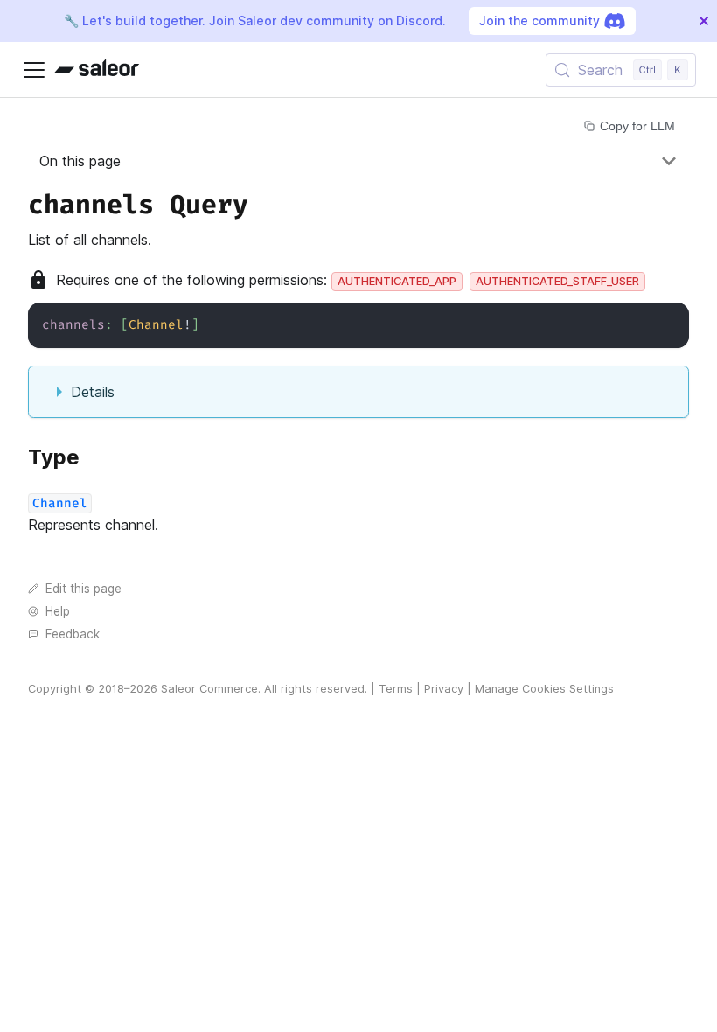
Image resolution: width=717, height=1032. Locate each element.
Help (57, 611)
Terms (396, 688)
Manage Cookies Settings (544, 688)
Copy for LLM (637, 126)
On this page (80, 161)
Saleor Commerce (209, 688)
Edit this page (83, 589)
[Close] (704, 21)
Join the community (539, 20)
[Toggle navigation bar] (34, 70)
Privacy (443, 688)
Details (93, 392)
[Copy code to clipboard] (667, 324)
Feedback (72, 634)
